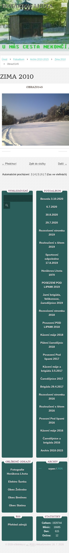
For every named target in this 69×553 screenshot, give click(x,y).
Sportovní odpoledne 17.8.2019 (52, 258)
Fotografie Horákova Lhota (17, 471)
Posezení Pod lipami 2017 (52, 356)
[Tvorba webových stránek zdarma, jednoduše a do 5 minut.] (27, 545)
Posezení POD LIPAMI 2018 (52, 324)
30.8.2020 (52, 214)
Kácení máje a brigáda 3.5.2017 (51, 368)
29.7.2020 (52, 222)
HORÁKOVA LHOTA (27, 6)
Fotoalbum (18, 59)
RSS (32, 544)
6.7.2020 (51, 206)
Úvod (4, 59)
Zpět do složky (37, 163)
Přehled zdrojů (17, 524)
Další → (62, 163)
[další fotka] (62, 121)
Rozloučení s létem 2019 (51, 244)
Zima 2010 (60, 59)
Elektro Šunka (17, 481)
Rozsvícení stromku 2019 (52, 232)
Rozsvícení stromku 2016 (52, 396)
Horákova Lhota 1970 (51, 272)
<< (40, 468)
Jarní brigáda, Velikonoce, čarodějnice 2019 (52, 298)
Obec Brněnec (17, 497)
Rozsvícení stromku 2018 (52, 312)
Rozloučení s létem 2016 (51, 408)
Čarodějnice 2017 (51, 378)
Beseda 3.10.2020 (51, 198)
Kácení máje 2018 (51, 334)
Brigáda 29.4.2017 (51, 386)
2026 (60, 468)
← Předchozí (9, 163)
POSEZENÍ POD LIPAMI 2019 (52, 284)
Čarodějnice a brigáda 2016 (52, 440)
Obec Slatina (17, 505)
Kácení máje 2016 (51, 430)
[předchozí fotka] (6, 121)
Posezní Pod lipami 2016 (51, 420)
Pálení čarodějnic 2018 (51, 344)
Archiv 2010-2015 (39, 59)
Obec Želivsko (17, 489)
